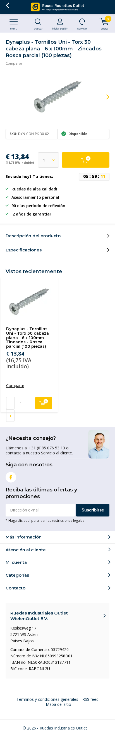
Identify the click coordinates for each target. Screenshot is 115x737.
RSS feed (90, 699)
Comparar (14, 63)
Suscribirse (93, 510)
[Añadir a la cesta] (85, 160)
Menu (13, 28)
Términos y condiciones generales (47, 699)
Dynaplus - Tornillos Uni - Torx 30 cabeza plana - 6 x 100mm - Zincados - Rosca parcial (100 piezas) (27, 337)
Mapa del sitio (58, 704)
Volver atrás (7, 5)
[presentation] (103, 96)
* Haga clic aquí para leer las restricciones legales (45, 520)
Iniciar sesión (60, 28)
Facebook (11, 477)
